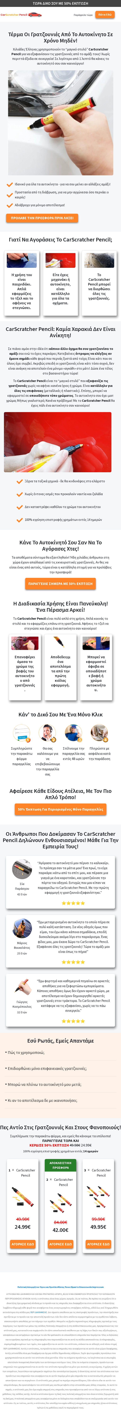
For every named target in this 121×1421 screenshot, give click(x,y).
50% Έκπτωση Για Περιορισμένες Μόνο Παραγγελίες (60, 809)
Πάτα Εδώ (105, 14)
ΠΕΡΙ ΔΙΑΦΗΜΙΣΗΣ (38, 1312)
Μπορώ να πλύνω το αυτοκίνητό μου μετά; (44, 1084)
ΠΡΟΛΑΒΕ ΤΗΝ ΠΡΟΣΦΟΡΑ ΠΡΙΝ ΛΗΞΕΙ (42, 218)
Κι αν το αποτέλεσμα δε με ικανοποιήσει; (42, 1100)
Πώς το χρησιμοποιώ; (26, 1052)
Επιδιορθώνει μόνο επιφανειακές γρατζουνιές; (47, 1068)
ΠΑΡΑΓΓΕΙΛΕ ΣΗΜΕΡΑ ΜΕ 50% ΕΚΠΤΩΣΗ (60, 583)
